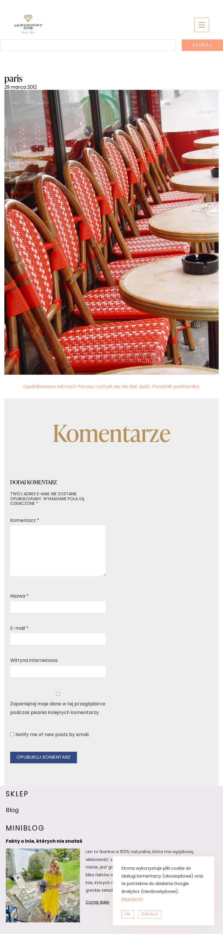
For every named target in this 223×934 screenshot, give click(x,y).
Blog (12, 810)
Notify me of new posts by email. (52, 735)
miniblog (25, 828)
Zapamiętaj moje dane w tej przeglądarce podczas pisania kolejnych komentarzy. (57, 708)
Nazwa (19, 596)
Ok (128, 914)
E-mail (19, 628)
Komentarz (24, 520)
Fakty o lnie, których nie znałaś (44, 841)
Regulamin (132, 899)
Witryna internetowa (33, 660)
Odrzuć (149, 914)
